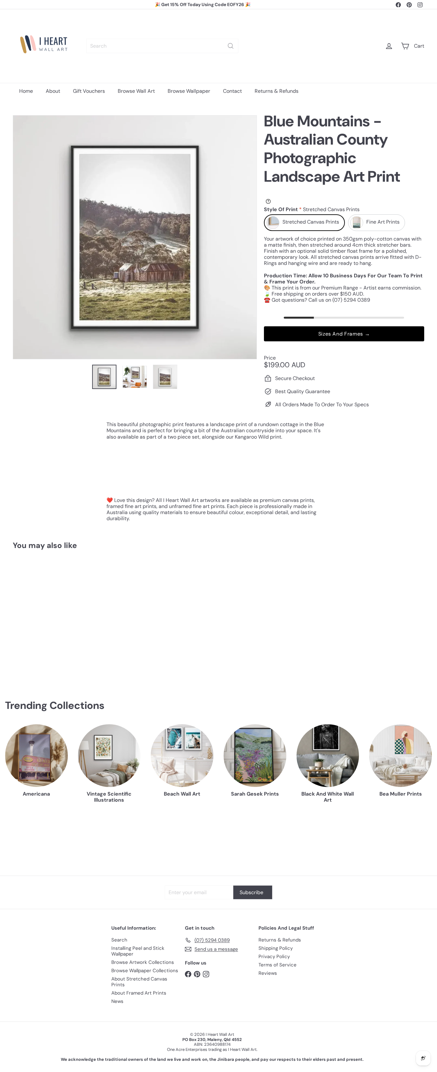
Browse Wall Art (136, 91)
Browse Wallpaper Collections (144, 970)
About (53, 91)
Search (119, 940)
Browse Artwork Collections (142, 962)
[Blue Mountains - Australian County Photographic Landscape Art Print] (44, 614)
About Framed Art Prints (138, 993)
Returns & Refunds (276, 91)
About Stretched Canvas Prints (139, 982)
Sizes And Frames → (344, 333)
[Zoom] (135, 237)
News (117, 1001)
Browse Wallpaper (189, 91)
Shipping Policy (275, 948)
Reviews (267, 973)
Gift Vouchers (89, 91)
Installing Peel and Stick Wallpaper (137, 951)
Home (26, 91)
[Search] (230, 46)
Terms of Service (277, 965)
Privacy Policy (274, 956)
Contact (232, 91)
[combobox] (162, 46)
